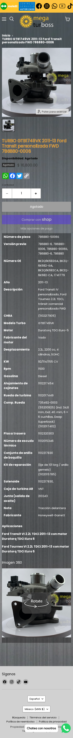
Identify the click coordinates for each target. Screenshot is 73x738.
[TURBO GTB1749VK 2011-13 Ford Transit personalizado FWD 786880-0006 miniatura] (8, 125)
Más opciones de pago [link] (37, 228)
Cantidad (8, 184)
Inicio (6, 35)
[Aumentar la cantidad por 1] (36, 193)
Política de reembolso (20, 721)
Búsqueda (18, 717)
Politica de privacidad (53, 721)
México (35, 709)
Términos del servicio (43, 717)
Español (35, 699)
